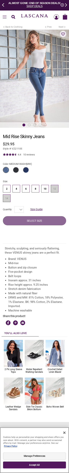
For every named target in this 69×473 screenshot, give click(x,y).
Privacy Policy (10, 446)
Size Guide (36, 209)
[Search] (13, 17)
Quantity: (7, 209)
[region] (34, 450)
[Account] (56, 17)
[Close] (64, 433)
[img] (10, 154)
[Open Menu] (4, 17)
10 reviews (29, 154)
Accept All (34, 465)
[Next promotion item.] (64, 4)
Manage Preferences (34, 456)
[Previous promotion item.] (4, 4)
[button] (63, 34)
